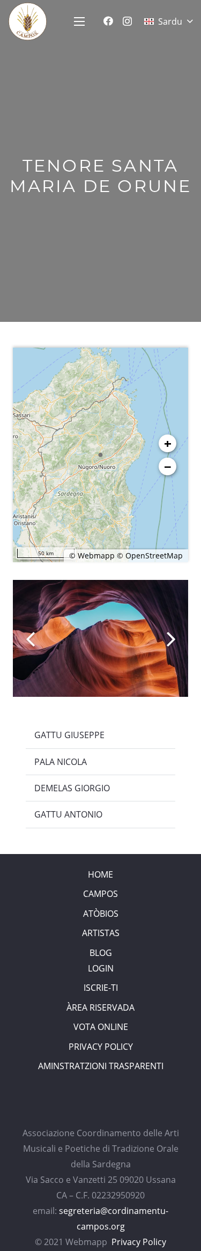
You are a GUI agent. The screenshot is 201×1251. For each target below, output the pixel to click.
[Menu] (79, 21)
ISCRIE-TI (101, 988)
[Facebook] (108, 21)
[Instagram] (127, 21)
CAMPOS (100, 894)
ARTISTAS (101, 933)
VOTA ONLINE (100, 1027)
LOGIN (101, 968)
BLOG (101, 953)
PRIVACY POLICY (101, 1047)
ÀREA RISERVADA (100, 1007)
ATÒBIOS (100, 913)
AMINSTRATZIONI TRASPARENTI (100, 1066)
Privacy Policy (138, 1242)
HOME (100, 874)
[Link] (28, 21)
